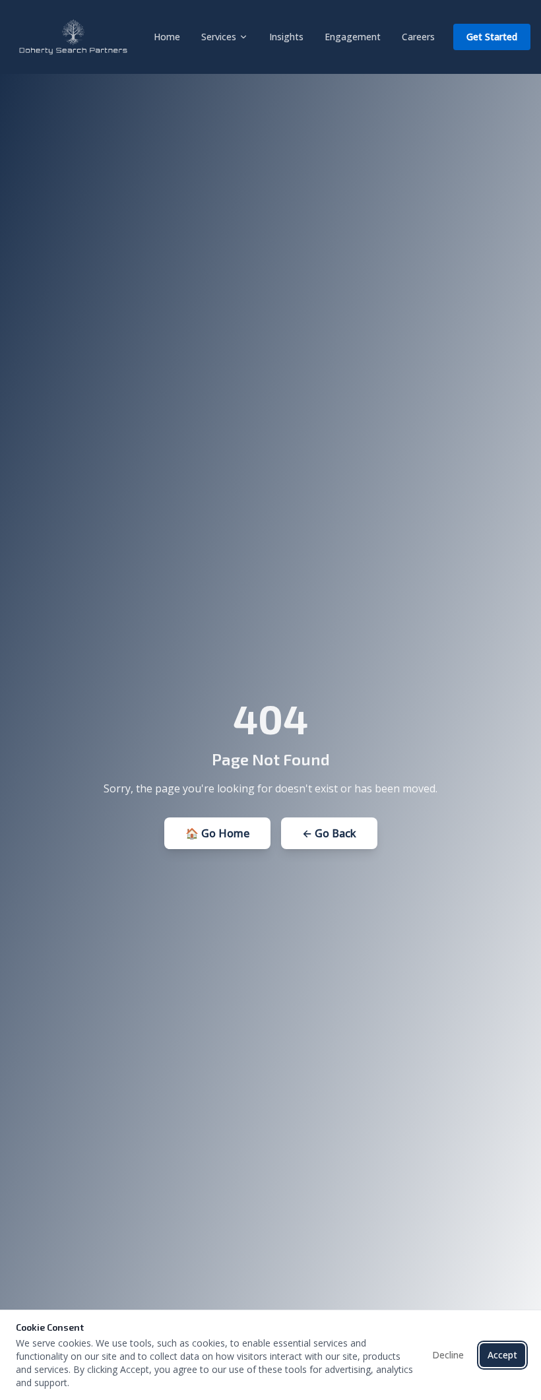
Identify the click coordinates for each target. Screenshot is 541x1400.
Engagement (353, 36)
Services (218, 36)
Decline (448, 1355)
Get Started (491, 36)
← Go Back (329, 833)
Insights (286, 36)
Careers (418, 36)
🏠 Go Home (217, 833)
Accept (502, 1355)
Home (167, 36)
